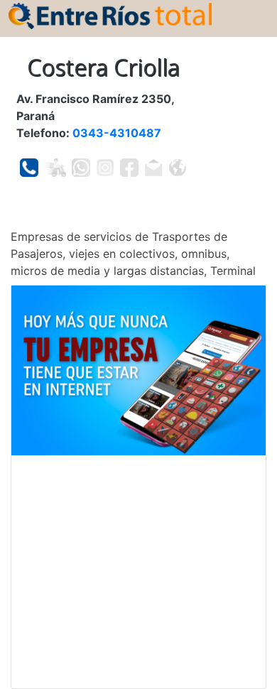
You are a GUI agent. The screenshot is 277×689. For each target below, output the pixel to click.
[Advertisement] (138, 571)
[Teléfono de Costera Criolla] (29, 167)
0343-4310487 (116, 133)
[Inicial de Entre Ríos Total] (110, 15)
